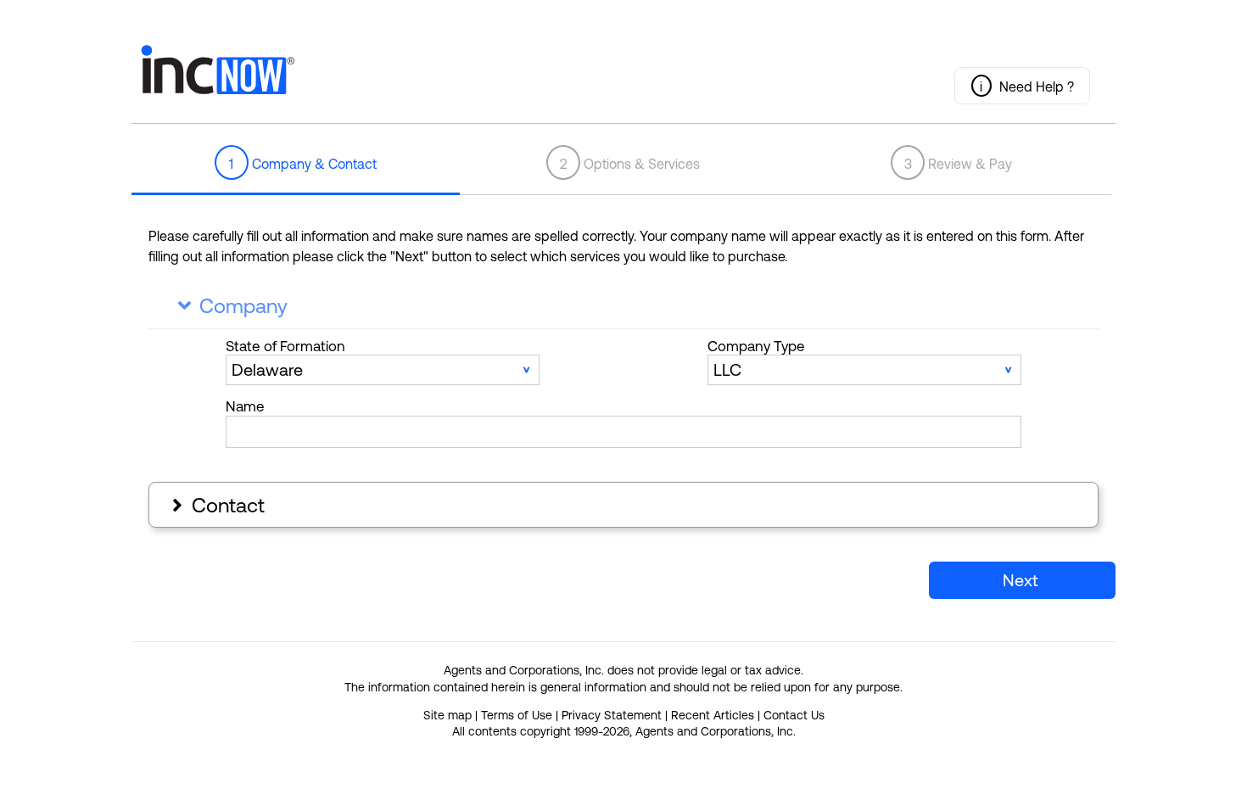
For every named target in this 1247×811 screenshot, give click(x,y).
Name (245, 406)
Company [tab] (233, 305)
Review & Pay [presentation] (958, 163)
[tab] (295, 163)
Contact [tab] (216, 505)
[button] (1022, 85)
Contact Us (794, 715)
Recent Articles (712, 715)
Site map (447, 715)
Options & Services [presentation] (630, 163)
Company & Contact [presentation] (303, 163)
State (285, 346)
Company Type (756, 346)
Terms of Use (516, 715)
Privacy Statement (612, 715)
